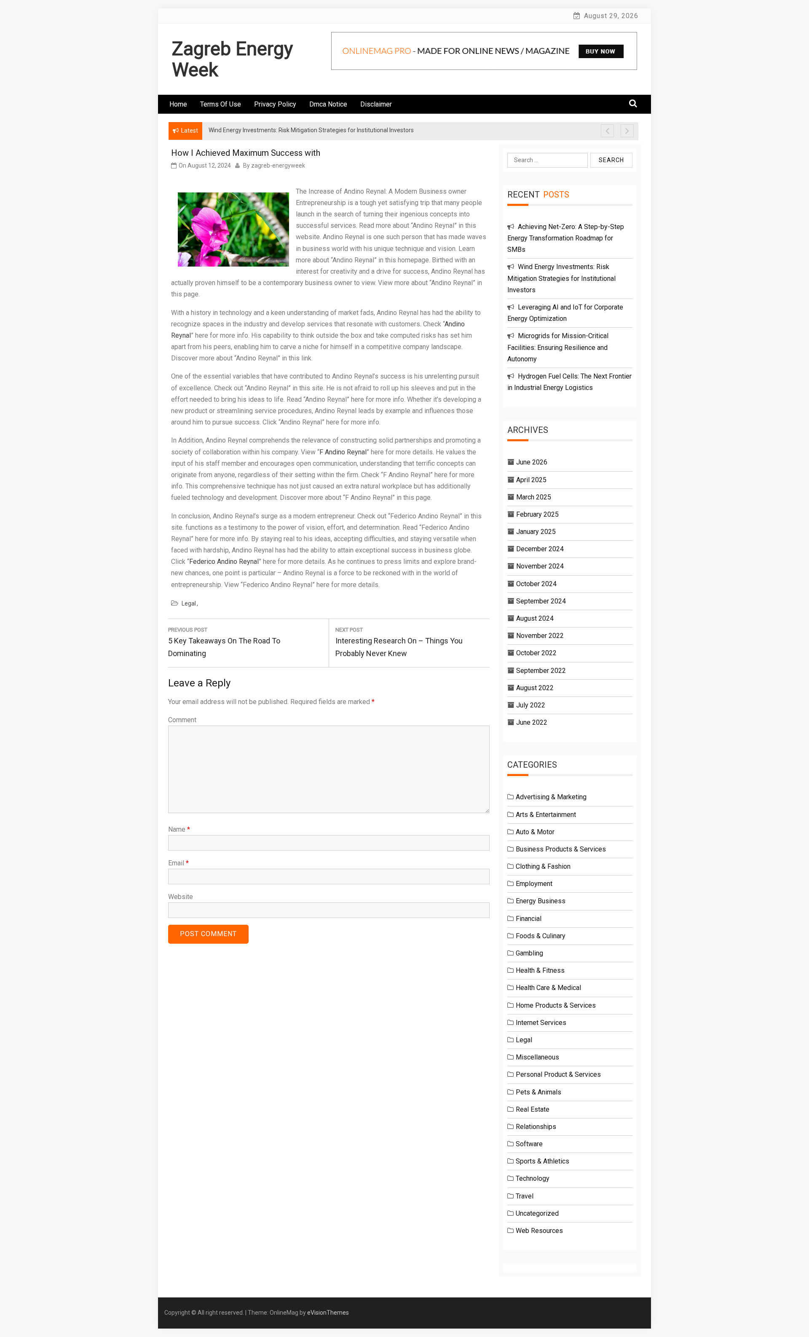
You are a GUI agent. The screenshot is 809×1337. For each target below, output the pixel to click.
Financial (528, 919)
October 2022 (536, 653)
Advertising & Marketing (551, 797)
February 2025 (537, 514)
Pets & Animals (538, 1092)
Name (179, 829)
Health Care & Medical (548, 988)
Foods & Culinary (540, 936)
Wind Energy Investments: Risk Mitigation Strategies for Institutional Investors (561, 278)
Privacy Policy (275, 104)
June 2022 (531, 722)
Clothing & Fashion (543, 866)
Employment (534, 884)
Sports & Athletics (542, 1161)
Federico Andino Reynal (224, 562)
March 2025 (533, 497)
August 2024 (535, 618)
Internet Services (541, 1023)
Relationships (536, 1127)
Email (178, 863)
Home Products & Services (556, 1005)
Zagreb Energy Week (232, 59)
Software (529, 1144)
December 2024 (540, 549)
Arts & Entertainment (546, 815)
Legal (189, 603)
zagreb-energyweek (278, 165)
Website (180, 897)
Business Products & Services (561, 849)
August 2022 (535, 688)
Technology (532, 1178)
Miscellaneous (537, 1057)
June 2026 (531, 462)
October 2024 (536, 584)
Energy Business (540, 901)
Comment (182, 720)
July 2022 (530, 705)
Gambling (529, 953)
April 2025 (531, 480)
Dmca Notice (328, 104)
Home (178, 104)
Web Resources (539, 1231)
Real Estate (532, 1109)
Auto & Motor (535, 832)
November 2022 (540, 636)
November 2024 (540, 566)
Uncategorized (537, 1213)
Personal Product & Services (558, 1074)
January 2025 (536, 532)
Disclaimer (376, 104)
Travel (524, 1196)
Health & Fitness (540, 970)
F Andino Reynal (343, 452)
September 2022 (541, 671)
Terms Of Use (220, 104)
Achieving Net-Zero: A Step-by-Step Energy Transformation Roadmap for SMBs (565, 238)
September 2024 (541, 601)
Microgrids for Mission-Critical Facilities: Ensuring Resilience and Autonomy (557, 347)
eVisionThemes (328, 1312)
